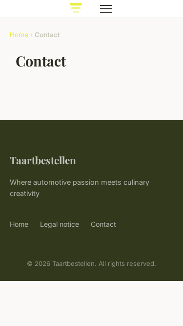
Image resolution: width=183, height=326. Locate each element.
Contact (103, 224)
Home (19, 35)
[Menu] (106, 9)
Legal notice (59, 224)
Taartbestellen (43, 160)
